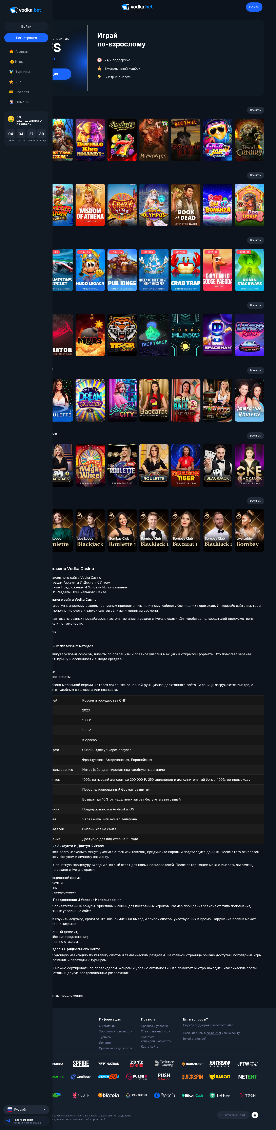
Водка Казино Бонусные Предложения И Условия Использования (73, 587)
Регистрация (26, 38)
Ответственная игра (155, 1031)
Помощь (22, 102)
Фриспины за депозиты (115, 1048)
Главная (21, 51)
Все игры (255, 110)
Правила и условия (154, 1026)
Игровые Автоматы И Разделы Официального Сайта (63, 592)
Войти (254, 7)
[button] (26, 1109)
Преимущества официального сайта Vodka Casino (60, 578)
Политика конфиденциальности (156, 1039)
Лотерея (22, 92)
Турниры (22, 72)
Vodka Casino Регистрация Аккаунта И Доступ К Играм (65, 582)
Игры (18, 62)
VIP (18, 82)
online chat (213, 1033)
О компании (107, 1026)
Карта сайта (149, 1046)
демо (58, 150)
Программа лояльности (115, 1031)
